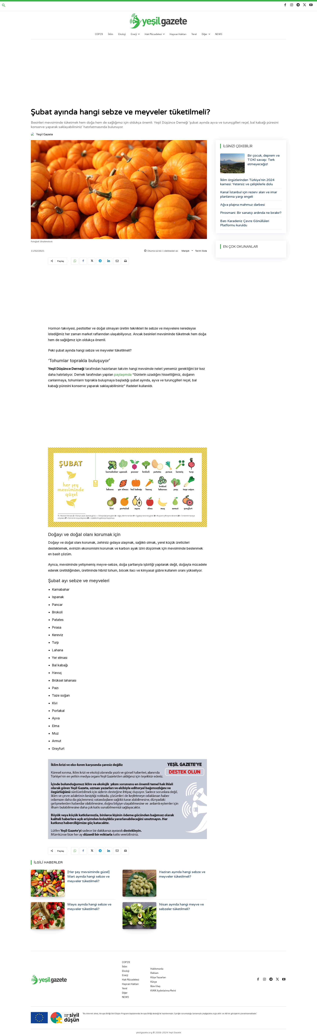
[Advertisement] (158, 67)
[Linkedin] (108, 261)
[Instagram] (291, 5)
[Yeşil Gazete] (33, 134)
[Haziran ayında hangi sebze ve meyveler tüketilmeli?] (139, 883)
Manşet (185, 251)
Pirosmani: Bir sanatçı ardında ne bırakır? (250, 213)
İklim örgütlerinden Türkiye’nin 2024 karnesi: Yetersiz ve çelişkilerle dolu (247, 182)
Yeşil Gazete (44, 134)
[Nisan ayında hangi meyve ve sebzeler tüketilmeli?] (139, 915)
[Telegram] (298, 5)
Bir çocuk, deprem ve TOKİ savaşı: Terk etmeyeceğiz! (263, 159)
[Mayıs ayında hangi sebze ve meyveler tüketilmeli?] (48, 915)
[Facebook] (285, 5)
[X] (304, 5)
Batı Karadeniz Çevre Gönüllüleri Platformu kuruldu (244, 223)
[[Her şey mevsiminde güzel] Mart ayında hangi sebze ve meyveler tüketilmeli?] (48, 883)
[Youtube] (311, 5)
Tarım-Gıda (201, 251)
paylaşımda (123, 374)
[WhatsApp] (74, 261)
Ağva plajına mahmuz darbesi (242, 205)
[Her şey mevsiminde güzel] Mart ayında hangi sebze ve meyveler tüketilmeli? (88, 876)
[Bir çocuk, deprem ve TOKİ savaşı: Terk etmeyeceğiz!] (232, 163)
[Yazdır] (125, 261)
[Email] (117, 261)
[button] (3, 5)
